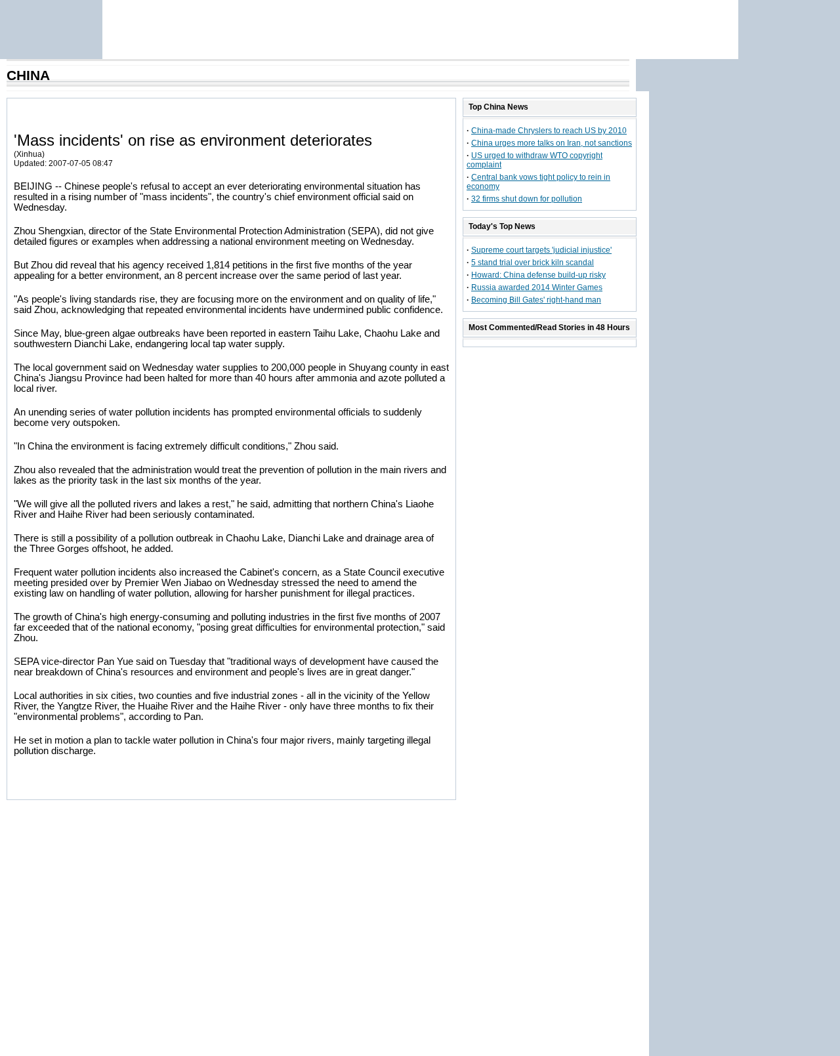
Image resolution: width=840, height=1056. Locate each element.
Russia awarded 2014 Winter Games (536, 287)
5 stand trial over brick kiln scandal (532, 262)
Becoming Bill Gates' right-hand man (536, 300)
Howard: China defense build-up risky (538, 275)
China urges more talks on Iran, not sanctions (551, 143)
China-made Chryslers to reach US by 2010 (549, 130)
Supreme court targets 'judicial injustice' (541, 250)
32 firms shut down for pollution (526, 198)
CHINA (28, 75)
